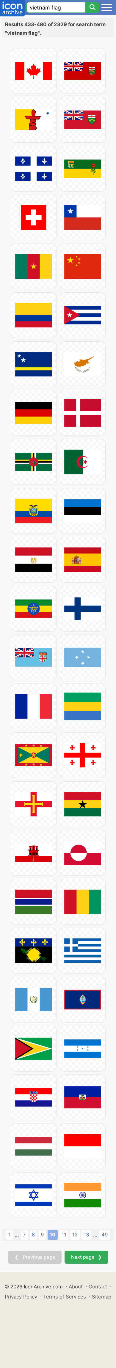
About (76, 1287)
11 (64, 1235)
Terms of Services (64, 1297)
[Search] (92, 7)
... (17, 1235)
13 (86, 1235)
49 (104, 1235)
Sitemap (101, 1297)
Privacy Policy (21, 1297)
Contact (98, 1287)
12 (75, 1235)
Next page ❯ (86, 1257)
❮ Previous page (35, 1257)
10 (53, 1235)
